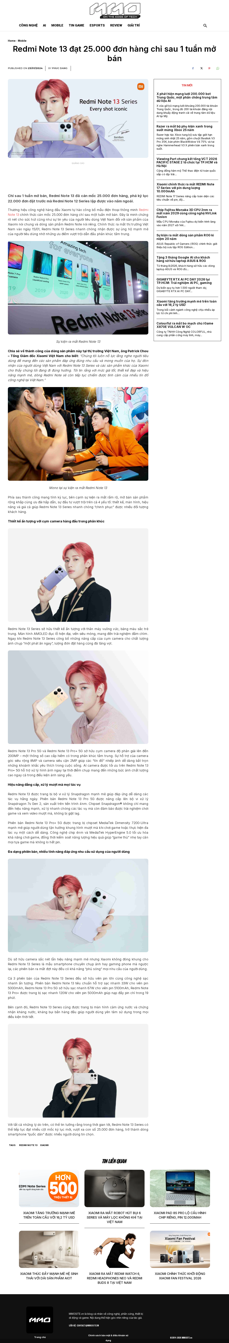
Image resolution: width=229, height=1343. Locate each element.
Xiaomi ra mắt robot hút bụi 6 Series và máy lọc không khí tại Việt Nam (114, 1217)
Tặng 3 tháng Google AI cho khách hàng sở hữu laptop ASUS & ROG (183, 259)
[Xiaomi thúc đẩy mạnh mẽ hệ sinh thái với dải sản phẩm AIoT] (49, 1249)
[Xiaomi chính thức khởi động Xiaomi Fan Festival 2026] (180, 1249)
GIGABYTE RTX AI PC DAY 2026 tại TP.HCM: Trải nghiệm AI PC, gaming (184, 281)
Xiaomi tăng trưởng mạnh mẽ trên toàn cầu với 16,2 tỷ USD (187, 303)
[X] (201, 68)
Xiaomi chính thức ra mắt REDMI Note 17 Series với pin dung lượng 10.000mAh (186, 188)
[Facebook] (192, 68)
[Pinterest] (209, 68)
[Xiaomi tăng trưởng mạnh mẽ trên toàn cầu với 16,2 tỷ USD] (49, 1188)
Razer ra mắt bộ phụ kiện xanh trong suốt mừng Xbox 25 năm (185, 128)
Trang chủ (40, 1337)
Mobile (22, 40)
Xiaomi (44, 1145)
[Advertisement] (78, 175)
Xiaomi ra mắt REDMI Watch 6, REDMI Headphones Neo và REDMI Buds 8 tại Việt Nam (114, 1278)
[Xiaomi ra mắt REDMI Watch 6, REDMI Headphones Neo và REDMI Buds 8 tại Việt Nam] (114, 1249)
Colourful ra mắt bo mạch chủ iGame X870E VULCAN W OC (185, 325)
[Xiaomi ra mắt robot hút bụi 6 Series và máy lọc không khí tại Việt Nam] (114, 1188)
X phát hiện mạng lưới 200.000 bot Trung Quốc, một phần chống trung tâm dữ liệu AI (187, 97)
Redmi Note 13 (28, 1145)
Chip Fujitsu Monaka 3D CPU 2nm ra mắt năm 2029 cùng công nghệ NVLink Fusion (187, 213)
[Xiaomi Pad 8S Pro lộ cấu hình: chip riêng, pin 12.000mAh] (180, 1188)
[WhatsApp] (217, 68)
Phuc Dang (59, 68)
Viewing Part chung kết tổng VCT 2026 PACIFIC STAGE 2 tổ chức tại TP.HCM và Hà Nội (187, 162)
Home (12, 40)
